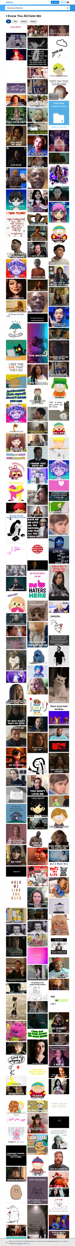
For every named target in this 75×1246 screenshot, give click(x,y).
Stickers (24, 21)
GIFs (15, 21)
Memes (33, 21)
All (8, 21)
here (28, 1243)
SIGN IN (63, 2)
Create (56, 2)
